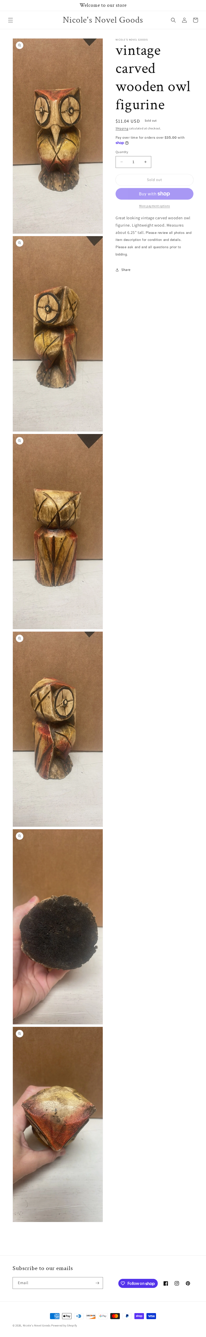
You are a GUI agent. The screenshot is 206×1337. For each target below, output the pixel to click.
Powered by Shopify (64, 1325)
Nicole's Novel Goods (37, 1325)
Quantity (122, 152)
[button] (10, 20)
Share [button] (126, 269)
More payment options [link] (154, 206)
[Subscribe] (97, 1283)
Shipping (122, 128)
